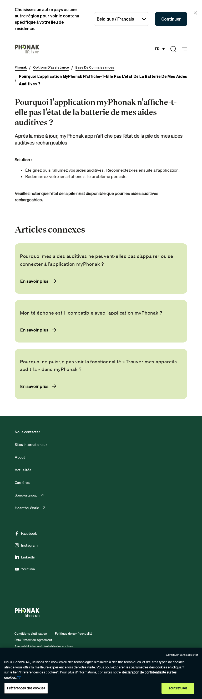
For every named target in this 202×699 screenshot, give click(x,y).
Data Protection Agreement (33, 640)
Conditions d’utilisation (30, 633)
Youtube (28, 569)
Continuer (171, 19)
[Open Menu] (184, 49)
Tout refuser (178, 688)
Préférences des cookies (26, 688)
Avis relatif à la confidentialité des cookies (43, 646)
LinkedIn (28, 557)
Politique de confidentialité (73, 633)
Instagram (29, 545)
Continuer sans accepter (182, 655)
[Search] (173, 49)
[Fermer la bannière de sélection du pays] (195, 13)
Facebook (29, 533)
